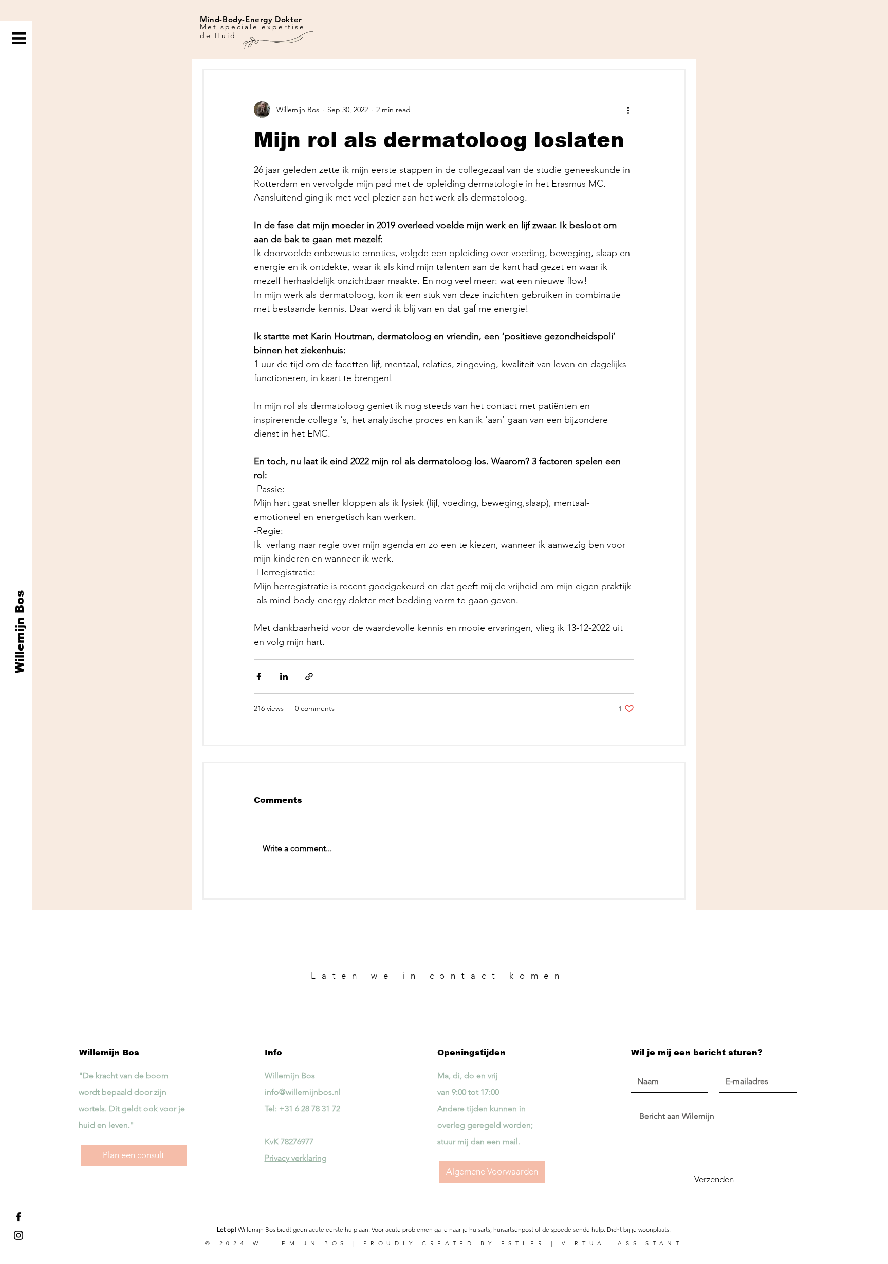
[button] (19, 38)
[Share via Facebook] (259, 676)
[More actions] (628, 109)
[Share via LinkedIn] (284, 676)
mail (510, 1141)
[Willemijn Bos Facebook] (18, 1217)
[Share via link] (309, 676)
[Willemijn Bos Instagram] (18, 1235)
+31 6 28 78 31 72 (309, 1108)
